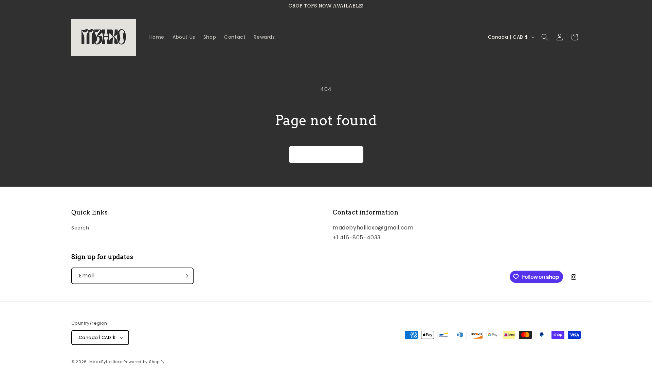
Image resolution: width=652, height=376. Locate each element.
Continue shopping (326, 154)
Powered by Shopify (144, 361)
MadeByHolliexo (106, 361)
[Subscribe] (185, 276)
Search (80, 227)
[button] (544, 37)
